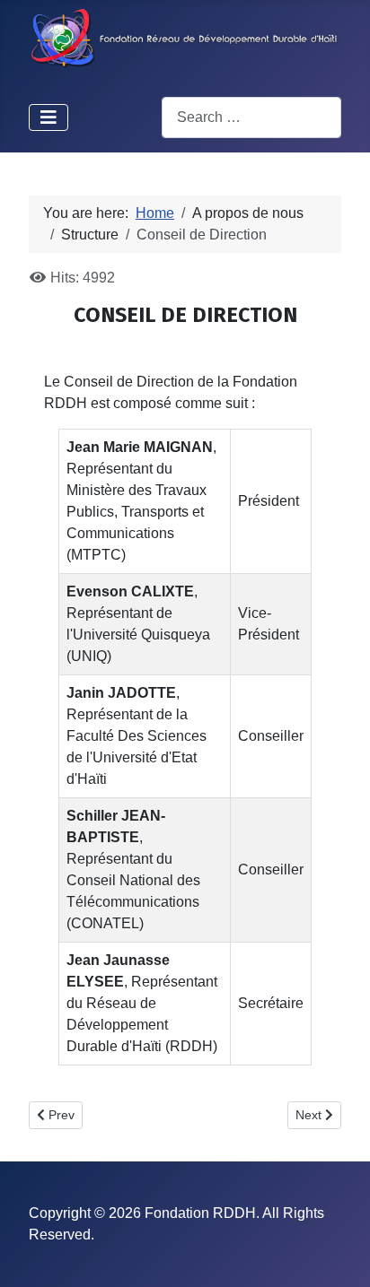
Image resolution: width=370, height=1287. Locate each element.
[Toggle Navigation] (48, 117)
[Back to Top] (339, 1254)
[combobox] (251, 117)
